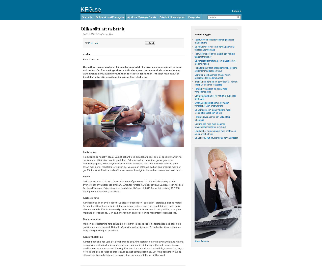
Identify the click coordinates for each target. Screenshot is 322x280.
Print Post (93, 43)
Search (238, 17)
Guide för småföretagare (110, 17)
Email (150, 43)
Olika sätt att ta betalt (102, 28)
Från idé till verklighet (171, 17)
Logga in (236, 11)
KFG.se (90, 9)
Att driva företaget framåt (141, 17)
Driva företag (102, 33)
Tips (111, 33)
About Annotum (202, 241)
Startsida (87, 17)
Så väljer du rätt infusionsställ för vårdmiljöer (216, 138)
